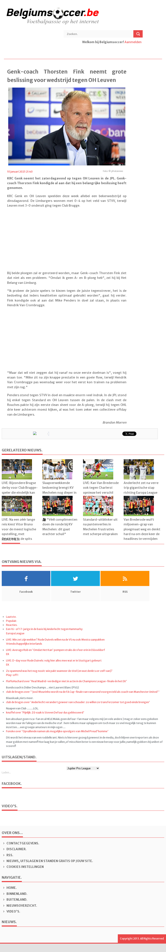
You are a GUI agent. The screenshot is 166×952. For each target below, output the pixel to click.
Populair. (11, 620)
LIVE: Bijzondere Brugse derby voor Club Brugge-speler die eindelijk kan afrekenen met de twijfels (20, 492)
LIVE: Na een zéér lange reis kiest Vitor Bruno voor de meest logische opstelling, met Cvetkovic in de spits (19, 529)
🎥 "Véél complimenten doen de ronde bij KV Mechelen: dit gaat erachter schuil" (59, 527)
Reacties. (12, 625)
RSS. (9, 855)
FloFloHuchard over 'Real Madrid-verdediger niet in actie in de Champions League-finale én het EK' (66, 681)
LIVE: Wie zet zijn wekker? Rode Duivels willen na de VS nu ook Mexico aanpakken (55, 639)
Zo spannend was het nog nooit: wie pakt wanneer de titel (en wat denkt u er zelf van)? (59, 670)
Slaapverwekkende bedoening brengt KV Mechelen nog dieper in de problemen (59, 490)
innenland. (16, 894)
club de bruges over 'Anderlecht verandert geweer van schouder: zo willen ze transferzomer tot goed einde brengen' (78, 702)
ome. (11, 888)
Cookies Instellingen (25, 867)
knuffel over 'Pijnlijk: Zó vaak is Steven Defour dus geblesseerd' (45, 712)
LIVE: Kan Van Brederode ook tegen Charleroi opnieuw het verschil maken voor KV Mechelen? (101, 492)
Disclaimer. (16, 849)
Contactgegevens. (22, 843)
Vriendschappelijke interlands (24, 643)
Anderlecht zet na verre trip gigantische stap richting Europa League (141, 488)
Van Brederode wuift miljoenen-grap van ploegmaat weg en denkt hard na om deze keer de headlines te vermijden (142, 529)
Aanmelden (133, 42)
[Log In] (82, 47)
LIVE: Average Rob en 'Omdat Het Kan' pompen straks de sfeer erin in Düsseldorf (55, 650)
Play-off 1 (12, 675)
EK (7, 654)
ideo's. (13, 911)
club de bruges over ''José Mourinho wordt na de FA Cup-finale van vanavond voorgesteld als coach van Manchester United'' (83, 691)
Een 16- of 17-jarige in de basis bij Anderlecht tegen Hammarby (44, 629)
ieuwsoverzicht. (21, 906)
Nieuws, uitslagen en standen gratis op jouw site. (49, 861)
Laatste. (11, 616)
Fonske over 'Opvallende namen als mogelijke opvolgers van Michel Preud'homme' (57, 731)
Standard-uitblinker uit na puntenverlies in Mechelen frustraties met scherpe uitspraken (100, 527)
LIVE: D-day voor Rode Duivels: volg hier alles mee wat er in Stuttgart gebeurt (54, 660)
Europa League (15, 633)
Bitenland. (16, 900)
